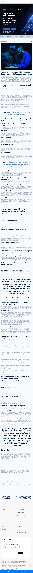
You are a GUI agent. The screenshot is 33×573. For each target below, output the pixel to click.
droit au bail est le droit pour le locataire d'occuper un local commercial (14, 154)
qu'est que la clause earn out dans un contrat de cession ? (19, 113)
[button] (31, 2)
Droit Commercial (4, 41)
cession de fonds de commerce (12, 76)
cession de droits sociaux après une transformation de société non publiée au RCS (17, 164)
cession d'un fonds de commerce (13, 88)
